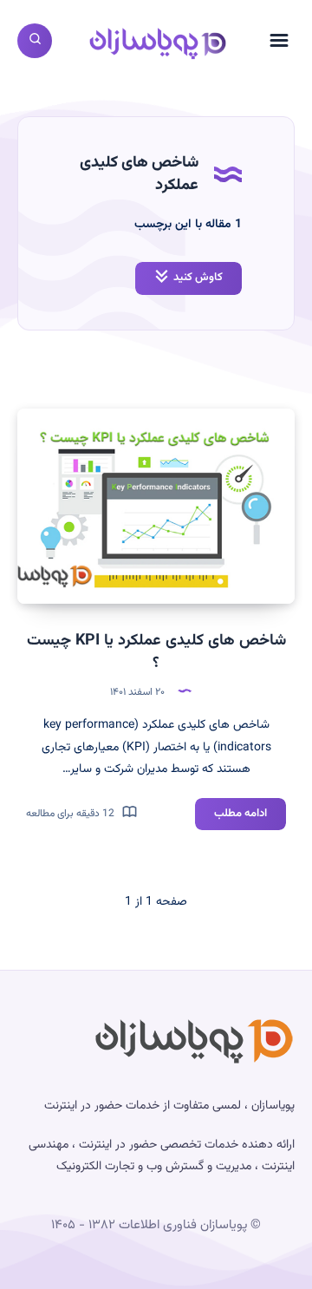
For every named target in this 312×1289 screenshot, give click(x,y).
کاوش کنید (198, 277)
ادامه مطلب (231, 817)
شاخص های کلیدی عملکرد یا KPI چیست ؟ (156, 652)
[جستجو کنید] (34, 40)
